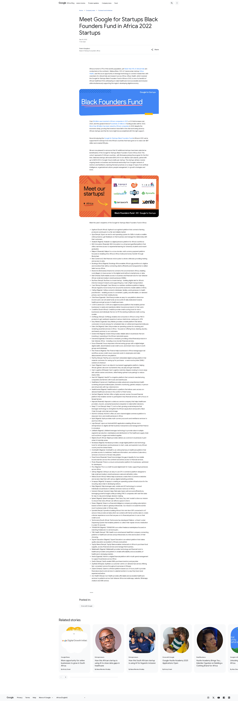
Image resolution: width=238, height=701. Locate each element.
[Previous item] (61, 677)
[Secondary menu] (177, 3)
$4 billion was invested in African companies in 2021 (110, 121)
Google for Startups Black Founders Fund (118, 138)
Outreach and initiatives (105, 10)
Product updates (93, 3)
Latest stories (80, 3)
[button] (155, 49)
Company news (106, 3)
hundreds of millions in (118, 124)
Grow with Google (86, 606)
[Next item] (65, 677)
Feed (116, 3)
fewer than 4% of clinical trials (134, 69)
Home (81, 10)
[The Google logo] (10, 698)
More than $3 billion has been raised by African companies (109, 126)
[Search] (172, 3)
